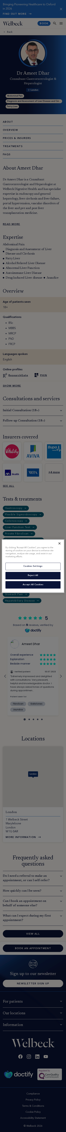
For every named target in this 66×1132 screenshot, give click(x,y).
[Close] (59, 543)
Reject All (33, 575)
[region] (33, 566)
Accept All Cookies (33, 585)
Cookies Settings (32, 566)
